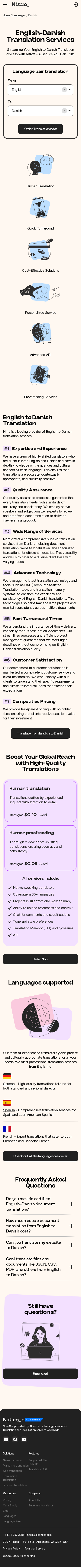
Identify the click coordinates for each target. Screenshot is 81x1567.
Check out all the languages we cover (40, 1156)
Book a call (40, 1373)
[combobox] (36, 89)
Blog (5, 1510)
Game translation (13, 1460)
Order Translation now (40, 129)
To (9, 101)
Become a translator (41, 1505)
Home (6, 15)
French (8, 1136)
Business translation (15, 1485)
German (9, 1084)
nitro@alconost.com (39, 1534)
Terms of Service (34, 1548)
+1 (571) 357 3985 (13, 1534)
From (12, 80)
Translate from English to (40, 733)
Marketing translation (16, 1465)
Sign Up (75, 4)
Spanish (9, 1110)
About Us (34, 1500)
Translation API (38, 1469)
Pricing (7, 1500)
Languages (19, 15)
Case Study (10, 1505)
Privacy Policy (11, 1548)
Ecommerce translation (10, 1477)
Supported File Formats (38, 1462)
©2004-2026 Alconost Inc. (19, 1555)
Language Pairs (12, 1521)
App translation (12, 1470)
